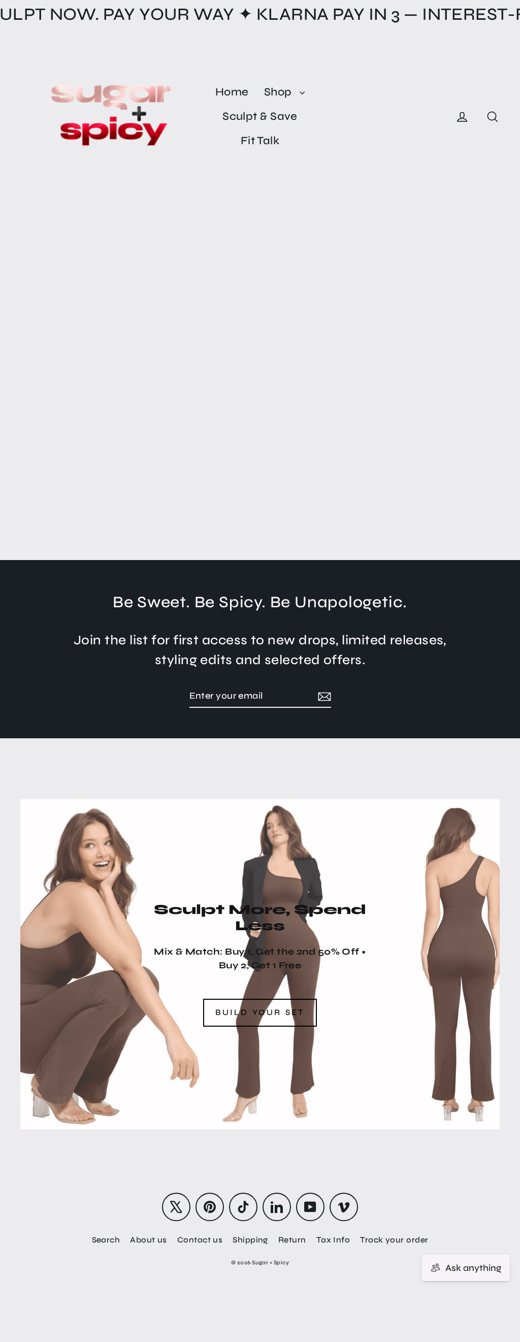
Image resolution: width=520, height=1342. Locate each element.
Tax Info (333, 1240)
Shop (279, 92)
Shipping (250, 1240)
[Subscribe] (323, 696)
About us (148, 1240)
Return (292, 1240)
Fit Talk (260, 140)
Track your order (394, 1240)
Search (106, 1240)
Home (232, 92)
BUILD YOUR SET (260, 1012)
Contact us (200, 1240)
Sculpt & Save (260, 116)
